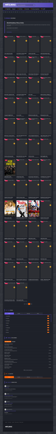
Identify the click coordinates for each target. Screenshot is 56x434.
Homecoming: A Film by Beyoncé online (35, 74)
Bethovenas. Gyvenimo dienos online (10, 135)
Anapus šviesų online (20, 258)
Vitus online (30, 94)
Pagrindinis (8, 9)
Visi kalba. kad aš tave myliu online (34, 279)
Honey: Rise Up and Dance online (22, 217)
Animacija (9, 422)
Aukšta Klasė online (44, 238)
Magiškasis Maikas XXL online (9, 238)
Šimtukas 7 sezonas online (8, 403)
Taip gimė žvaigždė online (8, 115)
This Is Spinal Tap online (8, 53)
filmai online (17, 422)
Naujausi (13, 9)
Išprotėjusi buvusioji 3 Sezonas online (47, 197)
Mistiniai (27, 332)
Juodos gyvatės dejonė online (21, 94)
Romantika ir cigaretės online (9, 94)
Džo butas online (31, 156)
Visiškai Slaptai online (20, 176)
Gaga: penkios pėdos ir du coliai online (47, 135)
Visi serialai (27, 9)
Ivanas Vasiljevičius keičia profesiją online (35, 135)
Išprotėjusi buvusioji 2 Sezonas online (23, 238)
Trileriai (27, 330)
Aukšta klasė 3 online (7, 176)
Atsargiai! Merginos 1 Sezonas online (10, 410)
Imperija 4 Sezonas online (8, 197)
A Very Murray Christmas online (9, 300)
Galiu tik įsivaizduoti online (45, 53)
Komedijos (27, 320)
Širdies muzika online (7, 217)
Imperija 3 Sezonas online (45, 217)
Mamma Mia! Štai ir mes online (21, 156)
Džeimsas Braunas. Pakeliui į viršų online (47, 94)
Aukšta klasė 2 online (32, 238)
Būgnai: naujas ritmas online (21, 74)
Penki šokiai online (44, 258)
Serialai (6, 422)
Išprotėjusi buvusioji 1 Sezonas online (35, 197)
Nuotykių (27, 318)
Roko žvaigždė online (44, 156)
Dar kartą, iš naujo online (45, 74)
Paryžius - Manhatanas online (45, 279)
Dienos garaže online (20, 300)
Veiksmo (27, 323)
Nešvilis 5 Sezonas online (21, 197)
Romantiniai (27, 316)
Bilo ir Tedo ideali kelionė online (9, 74)
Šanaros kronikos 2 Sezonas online (34, 258)
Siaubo (27, 325)
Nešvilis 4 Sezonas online (8, 279)
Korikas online (6, 387)
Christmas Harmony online (8, 156)
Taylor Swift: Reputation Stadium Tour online (24, 135)
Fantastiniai (27, 327)
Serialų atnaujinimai (35, 9)
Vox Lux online (19, 115)
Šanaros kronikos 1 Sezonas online (22, 279)
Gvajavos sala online (32, 53)
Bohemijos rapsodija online (33, 115)
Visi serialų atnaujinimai (28, 370)
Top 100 (43, 9)
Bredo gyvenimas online (44, 115)
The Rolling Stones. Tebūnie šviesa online (47, 176)
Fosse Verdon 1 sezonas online (21, 53)
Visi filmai (20, 9)
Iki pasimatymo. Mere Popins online (34, 176)
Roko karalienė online (7, 258)
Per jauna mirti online (32, 217)
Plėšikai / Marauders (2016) (8, 395)
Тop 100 (13, 422)
